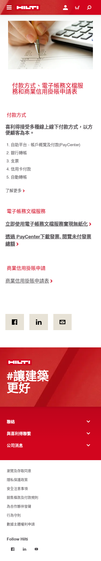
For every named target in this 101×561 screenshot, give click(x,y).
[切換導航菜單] (9, 7)
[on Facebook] (14, 322)
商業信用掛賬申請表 (27, 280)
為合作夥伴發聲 (19, 506)
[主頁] (27, 8)
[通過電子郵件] (62, 322)
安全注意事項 (17, 488)
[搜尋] (89, 7)
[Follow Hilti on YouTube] (36, 549)
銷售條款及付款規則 (22, 497)
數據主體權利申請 (21, 524)
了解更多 (13, 190)
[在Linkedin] (38, 322)
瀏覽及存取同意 (19, 470)
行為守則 (14, 515)
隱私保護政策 (17, 479)
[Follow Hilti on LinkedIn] (24, 549)
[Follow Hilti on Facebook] (13, 549)
